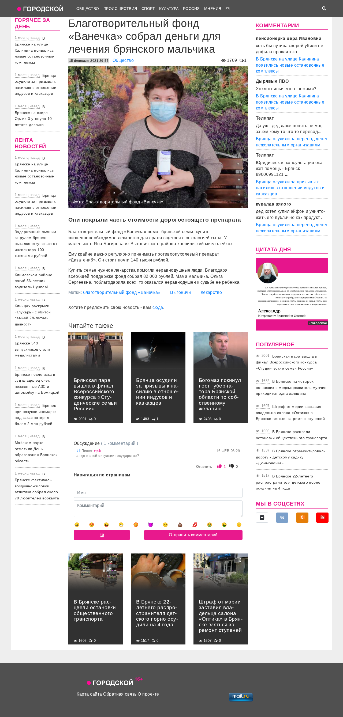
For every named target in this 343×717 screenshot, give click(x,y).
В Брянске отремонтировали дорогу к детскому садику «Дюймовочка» (291, 457)
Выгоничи (180, 292)
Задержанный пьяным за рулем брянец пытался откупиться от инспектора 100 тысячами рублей (36, 244)
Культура (169, 8)
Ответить (204, 467)
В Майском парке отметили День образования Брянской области (36, 449)
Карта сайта (89, 694)
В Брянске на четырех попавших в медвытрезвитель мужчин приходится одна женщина (291, 387)
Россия (191, 8)
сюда (157, 307)
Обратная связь (120, 694)
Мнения (212, 8)
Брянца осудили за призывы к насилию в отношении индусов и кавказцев (290, 188)
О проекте (148, 694)
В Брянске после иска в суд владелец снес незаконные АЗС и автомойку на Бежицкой (37, 380)
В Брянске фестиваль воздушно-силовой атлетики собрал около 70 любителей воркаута (37, 486)
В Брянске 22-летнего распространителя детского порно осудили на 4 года (288, 482)
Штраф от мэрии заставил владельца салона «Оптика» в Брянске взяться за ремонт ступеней (290, 412)
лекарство (211, 292)
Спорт (148, 8)
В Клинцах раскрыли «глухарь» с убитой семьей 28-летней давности (33, 312)
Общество (87, 8)
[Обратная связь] (227, 8)
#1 (78, 451)
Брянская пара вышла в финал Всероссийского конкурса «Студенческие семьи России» (286, 362)
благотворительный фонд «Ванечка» (121, 292)
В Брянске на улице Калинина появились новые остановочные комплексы (34, 50)
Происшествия (120, 8)
